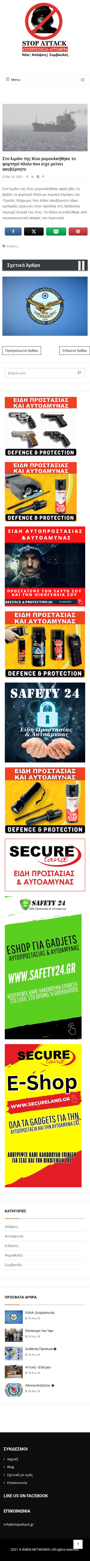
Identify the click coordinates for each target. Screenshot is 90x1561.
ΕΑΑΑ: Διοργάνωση (39, 1312)
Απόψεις (11, 1226)
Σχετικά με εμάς (20, 1474)
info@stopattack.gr (19, 1524)
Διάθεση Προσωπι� (41, 1349)
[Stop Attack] (45, 35)
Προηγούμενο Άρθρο (21, 350)
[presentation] (79, 265)
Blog (10, 1467)
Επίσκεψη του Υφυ (39, 1331)
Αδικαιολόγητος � (39, 1385)
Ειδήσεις (12, 246)
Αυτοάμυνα (14, 1236)
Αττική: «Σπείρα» (38, 1367)
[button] (81, 80)
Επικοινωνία (17, 1482)
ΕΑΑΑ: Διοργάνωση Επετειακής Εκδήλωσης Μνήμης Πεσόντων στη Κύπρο (45, 306)
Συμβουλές (13, 1264)
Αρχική (12, 1459)
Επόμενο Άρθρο (74, 350)
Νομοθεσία (14, 1255)
